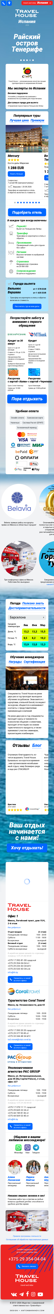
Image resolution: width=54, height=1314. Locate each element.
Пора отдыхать (27, 398)
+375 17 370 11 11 (17, 1107)
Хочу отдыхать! (27, 847)
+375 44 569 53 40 (17, 1115)
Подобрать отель (27, 212)
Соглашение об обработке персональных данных (27, 1239)
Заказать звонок (28, 1266)
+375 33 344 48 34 (17, 1036)
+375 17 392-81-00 (17, 960)
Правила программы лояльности (27, 1236)
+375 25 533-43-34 (17, 969)
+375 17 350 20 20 (17, 1030)
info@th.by (13, 972)
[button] (20, 60)
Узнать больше (16, 174)
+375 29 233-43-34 (17, 966)
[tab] (27, 116)
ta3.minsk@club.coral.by (19, 1039)
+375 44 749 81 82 (17, 1113)
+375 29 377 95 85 (17, 1033)
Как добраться (14, 927)
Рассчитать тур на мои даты (27, 306)
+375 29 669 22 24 (17, 1110)
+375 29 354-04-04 (17, 963)
